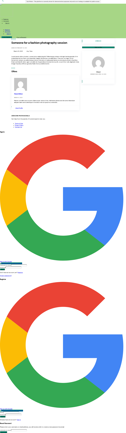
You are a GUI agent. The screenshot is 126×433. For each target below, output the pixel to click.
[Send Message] (85, 81)
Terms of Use (19, 123)
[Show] (22, 267)
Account (6, 21)
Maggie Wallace (18, 94)
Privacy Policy (19, 125)
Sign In (19, 420)
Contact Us (18, 127)
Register (6, 19)
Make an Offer (98, 47)
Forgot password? (6, 276)
